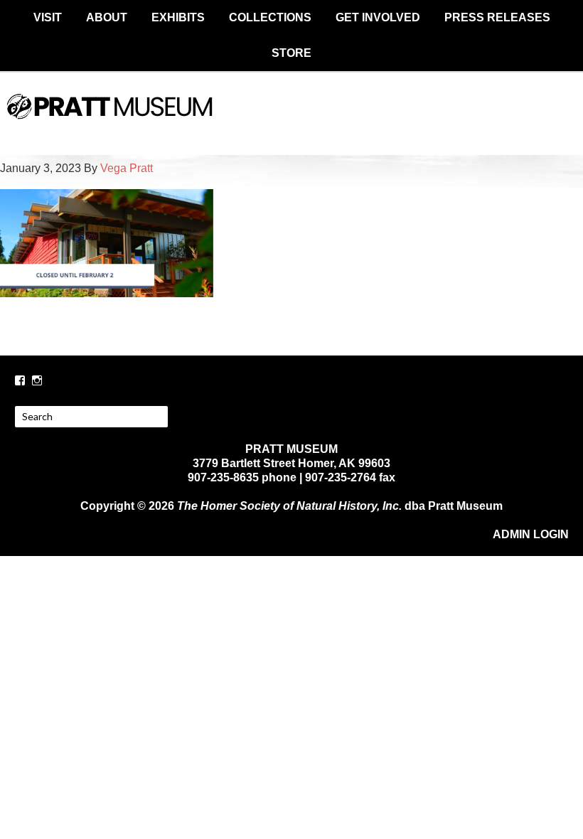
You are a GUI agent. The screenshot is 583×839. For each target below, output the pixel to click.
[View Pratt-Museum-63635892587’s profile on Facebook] (20, 380)
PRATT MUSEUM (291, 118)
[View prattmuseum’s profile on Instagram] (37, 380)
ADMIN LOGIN (531, 534)
